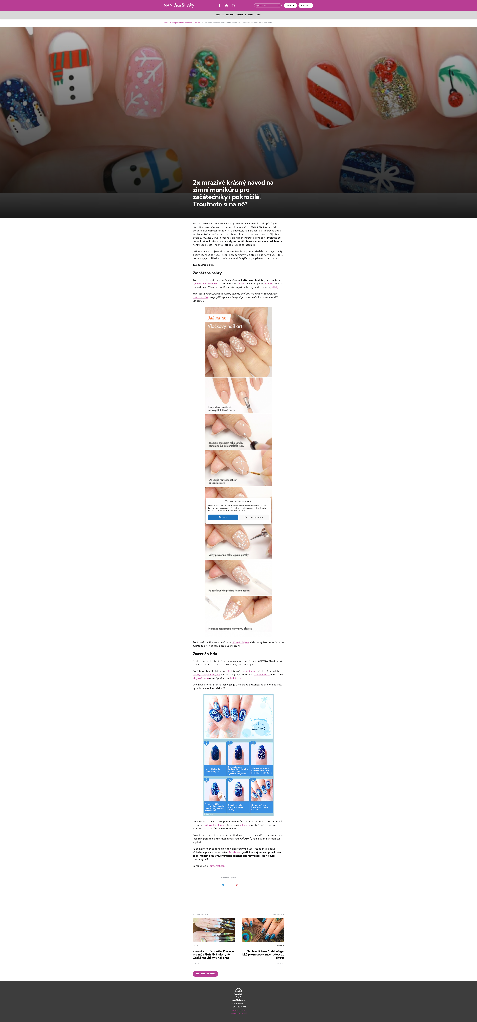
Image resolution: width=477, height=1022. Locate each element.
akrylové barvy (201, 678)
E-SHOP (290, 5)
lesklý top (268, 283)
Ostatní (239, 15)
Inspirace (220, 15)
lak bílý (240, 283)
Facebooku (235, 852)
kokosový (244, 825)
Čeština (304, 5)
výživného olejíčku (215, 825)
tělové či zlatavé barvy (205, 283)
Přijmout (223, 517)
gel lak (229, 671)
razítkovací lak (262, 674)
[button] (267, 501)
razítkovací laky (201, 297)
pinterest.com (217, 865)
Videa (258, 15)
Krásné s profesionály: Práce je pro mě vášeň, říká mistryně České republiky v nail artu (213, 954)
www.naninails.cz (238, 1010)
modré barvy (247, 671)
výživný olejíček (240, 642)
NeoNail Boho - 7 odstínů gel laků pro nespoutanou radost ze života (263, 954)
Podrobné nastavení (254, 517)
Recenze (249, 15)
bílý (218, 674)
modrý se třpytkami (204, 674)
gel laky (274, 287)
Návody (229, 15)
